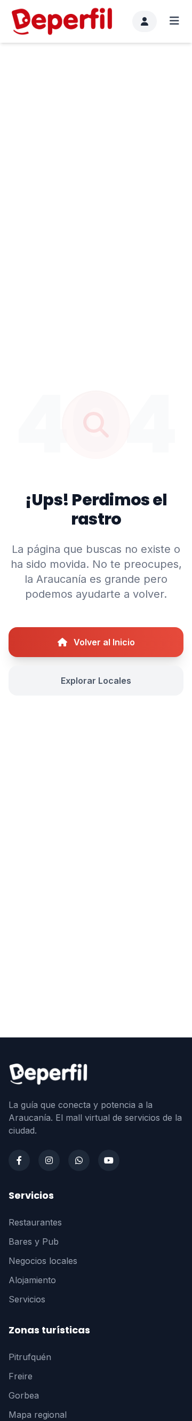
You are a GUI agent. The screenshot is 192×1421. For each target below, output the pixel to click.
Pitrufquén (30, 1357)
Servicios (27, 1299)
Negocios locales (43, 1260)
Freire (21, 1376)
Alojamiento (32, 1280)
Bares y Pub (34, 1241)
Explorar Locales (96, 680)
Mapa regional (38, 1414)
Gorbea (24, 1395)
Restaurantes (35, 1222)
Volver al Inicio (103, 642)
